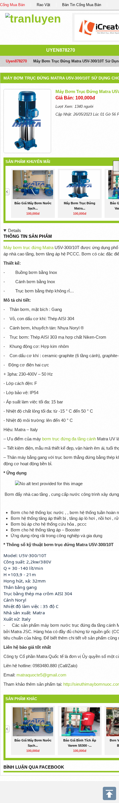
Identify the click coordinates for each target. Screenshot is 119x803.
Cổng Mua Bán (12, 5)
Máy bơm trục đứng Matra (28, 247)
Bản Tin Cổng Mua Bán (81, 5)
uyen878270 (60, 50)
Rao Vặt (43, 5)
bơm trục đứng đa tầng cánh (69, 438)
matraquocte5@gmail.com (41, 674)
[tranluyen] (33, 18)
